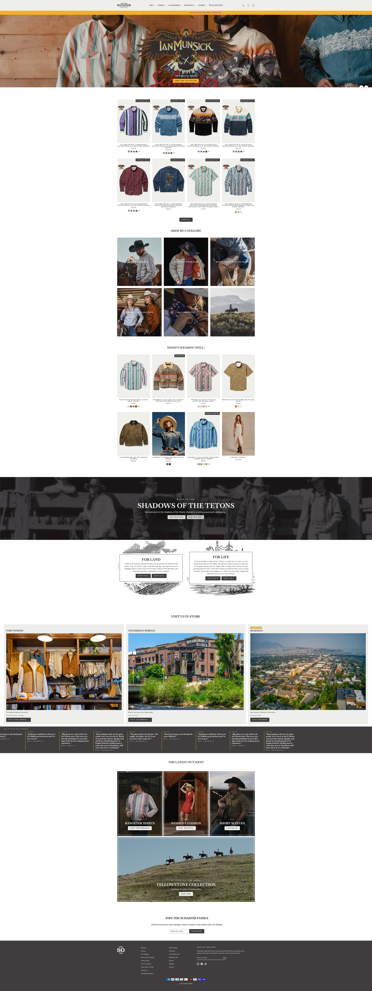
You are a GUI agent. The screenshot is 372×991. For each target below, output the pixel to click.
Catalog (171, 964)
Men (151, 5)
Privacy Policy (145, 960)
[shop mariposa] (186, 803)
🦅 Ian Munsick (216, 5)
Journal (143, 951)
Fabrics (171, 960)
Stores (201, 5)
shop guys (212, 578)
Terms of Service (146, 964)
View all (186, 219)
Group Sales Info (174, 954)
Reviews (143, 948)
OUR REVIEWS (195, 517)
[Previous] (361, 87)
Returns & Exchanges (147, 957)
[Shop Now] (186, 869)
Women (161, 5)
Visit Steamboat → (140, 719)
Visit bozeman (259, 719)
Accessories (174, 5)
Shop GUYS (143, 576)
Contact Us (144, 970)
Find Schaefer (173, 948)
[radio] (129, 151)
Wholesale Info (173, 957)
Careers (171, 967)
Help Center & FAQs (147, 967)
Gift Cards (172, 951)
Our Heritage (177, 517)
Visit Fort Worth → (18, 719)
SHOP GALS (159, 576)
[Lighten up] (232, 803)
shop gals (228, 578)
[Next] (366, 87)
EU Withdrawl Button (147, 973)
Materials (189, 5)
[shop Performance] (139, 803)
